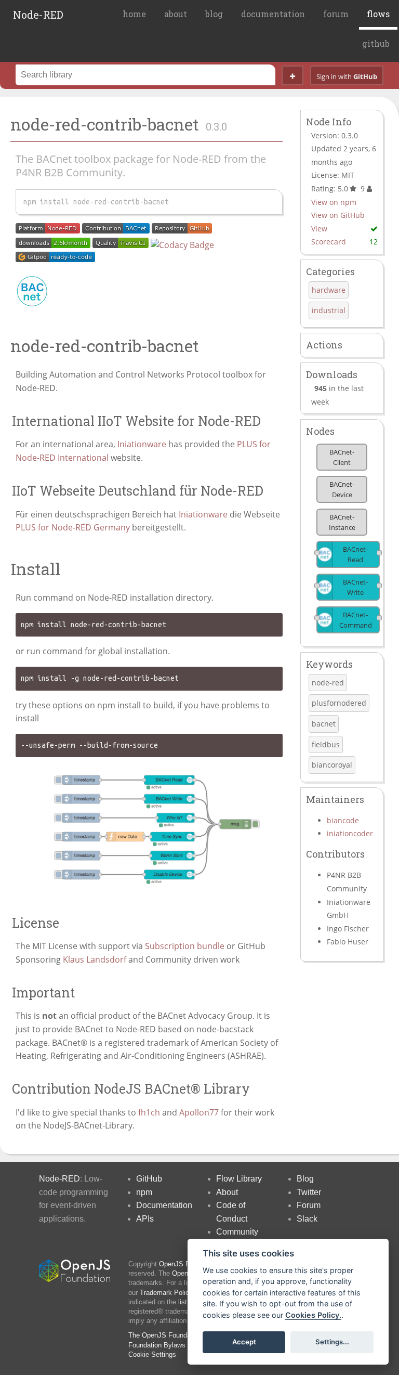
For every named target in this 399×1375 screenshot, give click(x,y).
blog (214, 13)
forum (336, 13)
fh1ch (149, 1112)
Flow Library (239, 1178)
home (134, 13)
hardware (328, 290)
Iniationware (141, 444)
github (376, 43)
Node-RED (38, 14)
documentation (273, 13)
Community (237, 1231)
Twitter (309, 1192)
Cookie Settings (152, 1354)
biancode (343, 820)
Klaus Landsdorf (94, 959)
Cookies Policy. (313, 1315)
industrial (328, 310)
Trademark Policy (166, 1292)
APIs (145, 1218)
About (227, 1192)
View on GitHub (338, 215)
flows (378, 13)
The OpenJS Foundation (165, 1335)
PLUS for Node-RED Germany (73, 527)
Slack (307, 1218)
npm (144, 1192)
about (175, 13)
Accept (244, 1342)
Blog (305, 1178)
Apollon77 (199, 1112)
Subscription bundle (184, 946)
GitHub (149, 1178)
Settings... (332, 1342)
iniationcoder (350, 833)
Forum (309, 1205)
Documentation (164, 1205)
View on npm (333, 202)
